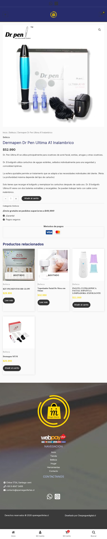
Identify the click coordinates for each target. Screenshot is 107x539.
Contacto (53, 471)
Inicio (5, 132)
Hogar (53, 463)
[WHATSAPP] (51, 3)
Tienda (53, 456)
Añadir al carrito (31, 198)
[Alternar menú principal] (5, 14)
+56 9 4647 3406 (14, 486)
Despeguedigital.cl (87, 515)
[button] (99, 29)
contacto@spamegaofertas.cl (20, 490)
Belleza (12, 132)
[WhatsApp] (50, 496)
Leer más (9, 300)
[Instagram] (56, 3)
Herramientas (53, 467)
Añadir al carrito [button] (81, 305)
